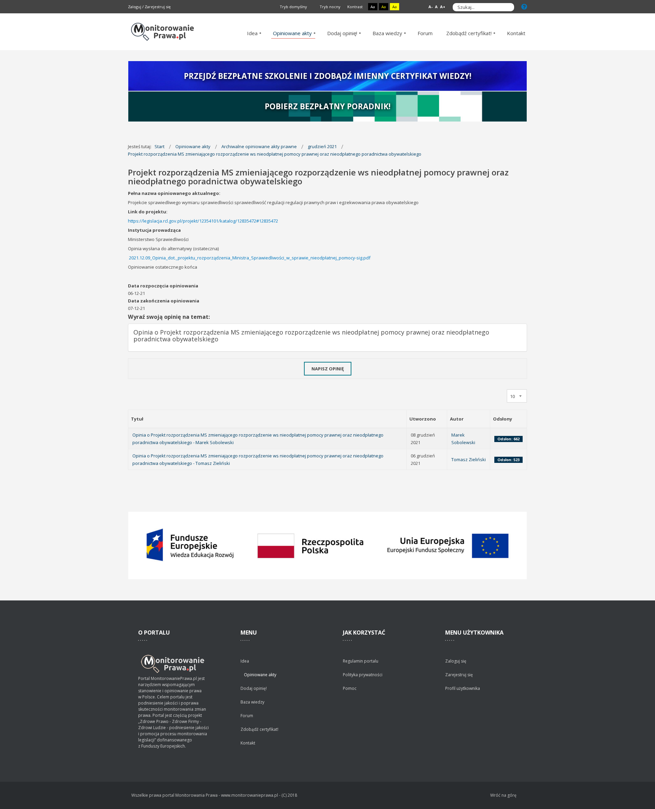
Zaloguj (134, 6)
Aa (372, 6)
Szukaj (507, 7)
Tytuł (137, 419)
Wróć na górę (503, 795)
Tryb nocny (329, 6)
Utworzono (422, 419)
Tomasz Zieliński (468, 459)
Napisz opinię (327, 369)
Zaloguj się (455, 661)
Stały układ (408, 7)
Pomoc (349, 688)
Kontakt (248, 743)
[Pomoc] (524, 6)
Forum (247, 716)
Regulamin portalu (360, 661)
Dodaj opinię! (254, 688)
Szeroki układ (416, 7)
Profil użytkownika (462, 688)
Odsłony (502, 419)
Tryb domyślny (293, 6)
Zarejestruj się (158, 6)
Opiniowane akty (260, 675)
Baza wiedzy (252, 702)
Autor (457, 419)
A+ (442, 6)
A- (430, 6)
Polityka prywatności (362, 675)
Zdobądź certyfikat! (259, 729)
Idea (245, 661)
